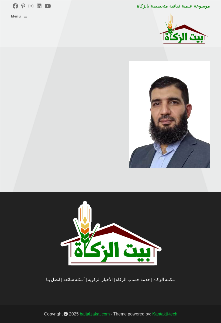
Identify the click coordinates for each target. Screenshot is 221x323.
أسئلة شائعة (74, 279)
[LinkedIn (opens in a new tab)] (39, 6)
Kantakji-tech (164, 314)
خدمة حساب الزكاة (133, 279)
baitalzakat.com (95, 314)
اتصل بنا (53, 279)
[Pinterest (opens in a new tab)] (23, 6)
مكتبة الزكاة (164, 279)
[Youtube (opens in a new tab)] (47, 6)
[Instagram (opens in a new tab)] (31, 6)
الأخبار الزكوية (100, 279)
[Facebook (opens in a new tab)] (15, 6)
